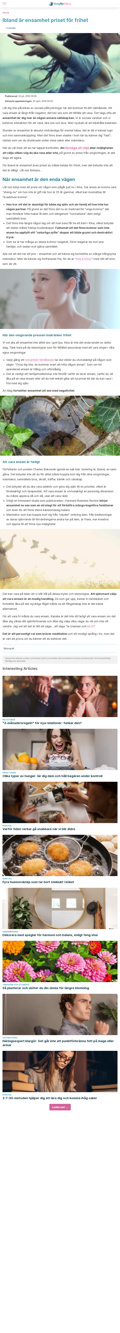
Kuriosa (6, 825)
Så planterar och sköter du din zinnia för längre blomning (45, 988)
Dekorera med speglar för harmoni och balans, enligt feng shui (50, 935)
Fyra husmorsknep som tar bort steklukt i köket (38, 882)
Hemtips (7, 878)
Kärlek (5, 13)
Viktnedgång (10, 1038)
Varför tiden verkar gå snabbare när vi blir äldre (38, 829)
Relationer (8, 719)
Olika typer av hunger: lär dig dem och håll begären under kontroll (52, 776)
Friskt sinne (9, 772)
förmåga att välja (77, 147)
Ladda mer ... (60, 1107)
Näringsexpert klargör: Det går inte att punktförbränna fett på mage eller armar (58, 1043)
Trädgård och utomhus (15, 984)
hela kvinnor (84, 258)
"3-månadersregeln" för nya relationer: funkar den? (42, 723)
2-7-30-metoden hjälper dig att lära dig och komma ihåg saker (49, 1098)
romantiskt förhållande (40, 360)
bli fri (90, 626)
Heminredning (10, 931)
